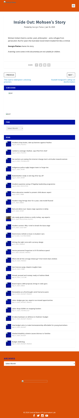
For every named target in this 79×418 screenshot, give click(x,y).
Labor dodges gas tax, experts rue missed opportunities (32, 300)
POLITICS (23, 144)
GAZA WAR (23, 227)
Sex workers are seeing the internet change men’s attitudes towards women (39, 159)
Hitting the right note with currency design (27, 242)
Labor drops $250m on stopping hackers (26, 309)
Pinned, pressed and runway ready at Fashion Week (30, 275)
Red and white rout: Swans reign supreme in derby (30, 209)
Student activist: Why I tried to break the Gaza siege (31, 226)
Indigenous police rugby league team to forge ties (30, 167)
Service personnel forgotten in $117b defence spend (31, 250)
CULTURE (23, 236)
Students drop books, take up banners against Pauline (32, 143)
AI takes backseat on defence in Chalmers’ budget (30, 317)
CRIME (22, 194)
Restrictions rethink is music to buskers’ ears (28, 234)
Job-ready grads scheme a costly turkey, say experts (31, 217)
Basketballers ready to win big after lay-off (27, 176)
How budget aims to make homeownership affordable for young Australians (39, 325)
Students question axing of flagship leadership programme (33, 184)
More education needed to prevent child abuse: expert (31, 192)
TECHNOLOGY (25, 161)
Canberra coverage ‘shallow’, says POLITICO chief (29, 151)
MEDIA (22, 203)
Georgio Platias (38, 27)
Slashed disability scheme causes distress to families (31, 333)
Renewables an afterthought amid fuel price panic (30, 292)
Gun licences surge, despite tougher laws (26, 267)
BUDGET (22, 252)
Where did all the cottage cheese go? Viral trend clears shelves (34, 259)
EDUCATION (24, 186)
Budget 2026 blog (18, 342)
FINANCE (22, 244)
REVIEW (28, 236)
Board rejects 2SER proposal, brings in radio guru (29, 284)
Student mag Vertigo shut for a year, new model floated (32, 201)
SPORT (23, 169)
